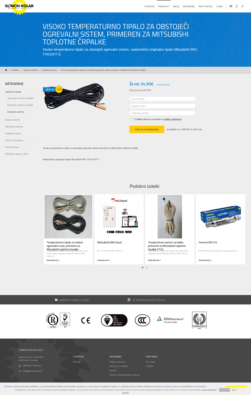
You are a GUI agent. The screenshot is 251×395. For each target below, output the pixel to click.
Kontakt (113, 370)
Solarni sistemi (12, 120)
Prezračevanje (12, 147)
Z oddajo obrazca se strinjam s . (158, 119)
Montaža (77, 361)
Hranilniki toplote (13, 133)
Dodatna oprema (49, 69)
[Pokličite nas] (237, 6)
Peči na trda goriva (14, 140)
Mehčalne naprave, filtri (16, 154)
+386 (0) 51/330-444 (32, 365)
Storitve (149, 6)
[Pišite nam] (231, 6)
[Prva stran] (6, 70)
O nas (219, 6)
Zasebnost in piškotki (119, 366)
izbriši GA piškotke (209, 390)
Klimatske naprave (14, 126)
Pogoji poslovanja (117, 361)
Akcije (176, 6)
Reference (189, 6)
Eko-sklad (150, 361)
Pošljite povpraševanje (147, 129)
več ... (68, 229)
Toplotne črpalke (30, 69)
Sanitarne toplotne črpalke (20, 105)
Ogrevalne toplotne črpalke (20, 98)
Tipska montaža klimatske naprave (125, 374)
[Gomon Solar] (32, 8)
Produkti (163, 6)
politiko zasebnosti (172, 119)
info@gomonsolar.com (32, 370)
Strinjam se (224, 390)
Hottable (150, 366)
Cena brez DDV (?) (163, 85)
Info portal (206, 6)
